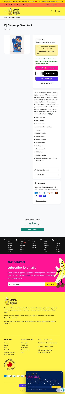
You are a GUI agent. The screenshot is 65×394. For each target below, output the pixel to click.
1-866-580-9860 (47, 350)
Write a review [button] (32, 230)
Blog (5, 347)
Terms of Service (25, 350)
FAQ (22, 352)
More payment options (46, 83)
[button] (5, 11)
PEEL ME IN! (50, 284)
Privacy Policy (24, 347)
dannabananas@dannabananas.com (47, 343)
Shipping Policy (25, 343)
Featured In (7, 350)
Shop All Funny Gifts (9, 352)
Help (49, 5)
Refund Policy (24, 345)
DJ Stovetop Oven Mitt (14, 17)
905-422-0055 (46, 352)
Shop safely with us (41, 201)
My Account (58, 5)
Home (5, 17)
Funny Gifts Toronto (9, 354)
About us (6, 343)
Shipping (38, 42)
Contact (6, 345)
